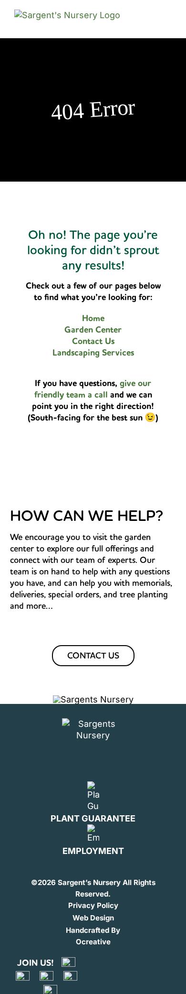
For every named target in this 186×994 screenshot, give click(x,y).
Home (93, 318)
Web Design (93, 917)
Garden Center (93, 329)
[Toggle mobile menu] (163, 19)
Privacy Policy (93, 905)
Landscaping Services (93, 352)
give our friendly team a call (93, 389)
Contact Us (93, 341)
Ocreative (93, 941)
